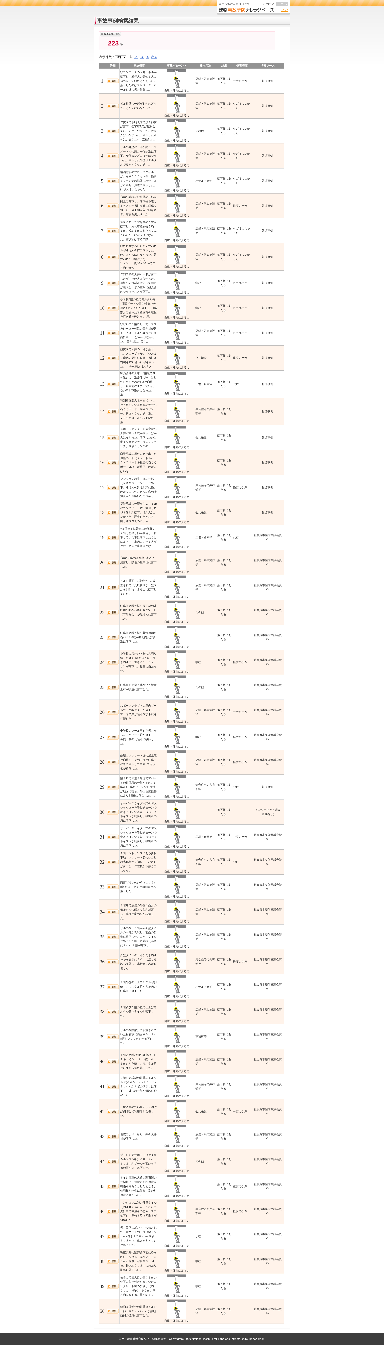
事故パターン (175, 65)
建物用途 (205, 65)
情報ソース (268, 65)
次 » (154, 57)
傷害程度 (242, 65)
